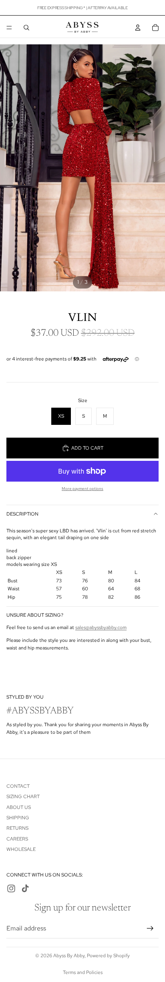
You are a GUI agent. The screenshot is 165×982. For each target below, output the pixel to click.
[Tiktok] (25, 888)
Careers (17, 839)
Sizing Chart (23, 796)
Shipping (17, 818)
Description (22, 514)
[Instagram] (11, 888)
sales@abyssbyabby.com (101, 627)
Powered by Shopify (108, 955)
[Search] (26, 27)
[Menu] (9, 27)
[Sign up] (150, 928)
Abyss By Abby (69, 955)
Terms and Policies (83, 972)
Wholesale (21, 849)
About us (18, 807)
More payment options (82, 488)
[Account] (138, 27)
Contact (18, 786)
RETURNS (17, 828)
